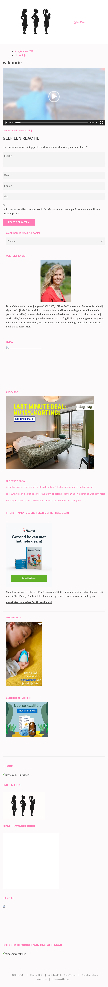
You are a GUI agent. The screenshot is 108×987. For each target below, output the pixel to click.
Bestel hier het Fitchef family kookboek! (29, 602)
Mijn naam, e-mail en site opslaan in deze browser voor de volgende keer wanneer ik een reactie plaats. (52, 211)
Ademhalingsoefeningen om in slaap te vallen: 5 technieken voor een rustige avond (49, 487)
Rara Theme (70, 975)
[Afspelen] (6, 122)
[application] (54, 96)
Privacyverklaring (60, 979)
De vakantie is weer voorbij (17, 130)
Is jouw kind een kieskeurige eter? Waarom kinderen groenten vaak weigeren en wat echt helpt (55, 493)
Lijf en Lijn (78, 22)
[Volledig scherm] (101, 122)
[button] (54, 96)
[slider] (51, 122)
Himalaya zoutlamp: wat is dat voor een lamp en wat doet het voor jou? (43, 500)
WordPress (41, 979)
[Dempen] (97, 122)
